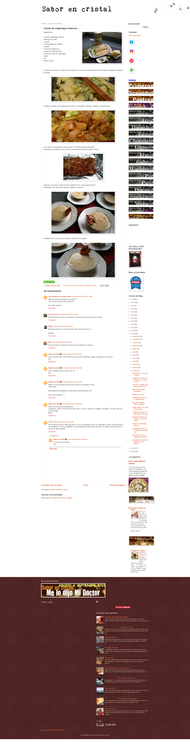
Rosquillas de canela (111, 647)
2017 (132, 318)
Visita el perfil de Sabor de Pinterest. (52, 730)
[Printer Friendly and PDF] (49, 282)
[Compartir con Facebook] (106, 286)
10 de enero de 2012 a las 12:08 (81, 296)
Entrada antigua (117, 485)
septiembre (136, 346)
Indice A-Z (71, 285)
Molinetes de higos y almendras (139, 390)
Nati (49, 342)
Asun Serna (52, 314)
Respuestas (54, 436)
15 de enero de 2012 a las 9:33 (72, 382)
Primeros (82, 285)
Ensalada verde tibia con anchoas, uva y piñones (140, 441)
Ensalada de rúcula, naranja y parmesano (139, 436)
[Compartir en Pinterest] (108, 286)
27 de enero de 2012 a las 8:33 (77, 439)
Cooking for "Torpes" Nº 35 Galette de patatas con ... (140, 430)
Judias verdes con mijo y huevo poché (140, 408)
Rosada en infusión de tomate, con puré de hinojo (139, 418)
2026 (132, 299)
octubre (135, 342)
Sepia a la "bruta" (110, 688)
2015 (132, 324)
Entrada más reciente (52, 485)
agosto (135, 349)
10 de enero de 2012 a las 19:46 (67, 314)
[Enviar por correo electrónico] (101, 286)
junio (134, 355)
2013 (132, 330)
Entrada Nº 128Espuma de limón (143, 554)
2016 (132, 321)
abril (134, 361)
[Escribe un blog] (103, 286)
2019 (132, 312)
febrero (135, 367)
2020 (132, 308)
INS (77, 285)
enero (135, 370)
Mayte (50, 326)
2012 (132, 333)
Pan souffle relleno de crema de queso (117, 668)
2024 (132, 305)
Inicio (85, 485)
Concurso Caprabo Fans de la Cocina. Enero (140, 385)
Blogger (106, 735)
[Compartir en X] (104, 286)
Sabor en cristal (53, 354)
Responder (52, 308)
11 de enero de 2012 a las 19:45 (62, 342)
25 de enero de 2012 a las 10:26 (63, 422)
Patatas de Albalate (111, 637)
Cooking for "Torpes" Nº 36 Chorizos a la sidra (140, 413)
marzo (135, 364)
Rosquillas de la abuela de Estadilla (116, 617)
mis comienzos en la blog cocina (59, 296)
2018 (132, 315)
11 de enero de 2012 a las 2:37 (63, 326)
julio (134, 352)
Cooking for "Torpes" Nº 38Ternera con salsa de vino (139, 379)
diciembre (136, 336)
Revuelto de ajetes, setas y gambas (138, 403)
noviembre (136, 339)
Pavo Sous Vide (110, 709)
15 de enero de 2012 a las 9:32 (72, 354)
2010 (132, 451)
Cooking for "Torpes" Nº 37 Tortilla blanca (139, 398)
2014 (132, 327)
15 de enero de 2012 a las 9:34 (72, 404)
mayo (135, 358)
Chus (50, 422)
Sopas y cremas (91, 285)
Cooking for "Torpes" (138, 550)
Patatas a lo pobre (138, 394)
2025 (132, 302)
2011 (132, 448)
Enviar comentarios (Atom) (59, 489)
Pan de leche (109, 658)
